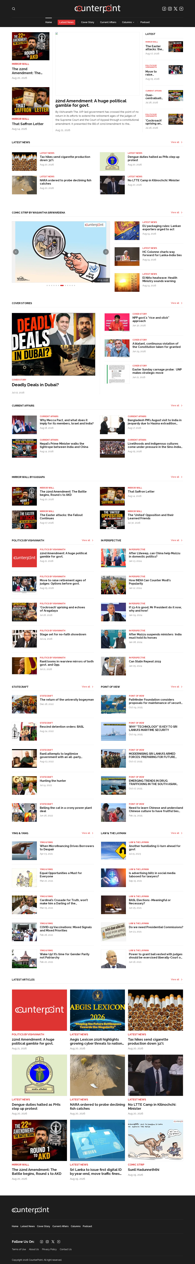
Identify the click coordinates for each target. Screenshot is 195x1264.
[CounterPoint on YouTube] (181, 9)
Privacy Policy (49, 1249)
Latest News (66, 22)
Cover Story (87, 22)
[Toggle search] (13, 8)
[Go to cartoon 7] (62, 285)
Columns (127, 22)
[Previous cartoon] (16, 252)
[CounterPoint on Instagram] (170, 9)
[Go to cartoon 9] (67, 285)
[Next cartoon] (106, 252)
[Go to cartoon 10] (70, 285)
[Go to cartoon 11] (72, 285)
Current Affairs (108, 22)
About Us (34, 1249)
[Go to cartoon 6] (58, 285)
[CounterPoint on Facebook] (164, 9)
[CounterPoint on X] (175, 9)
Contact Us (66, 1249)
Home (48, 22)
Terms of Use (19, 1249)
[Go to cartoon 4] (54, 285)
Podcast (145, 22)
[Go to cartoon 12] (74, 285)
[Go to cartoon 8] (65, 285)
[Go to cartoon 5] (56, 285)
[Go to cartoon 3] (51, 285)
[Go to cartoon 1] (47, 285)
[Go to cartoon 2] (49, 285)
